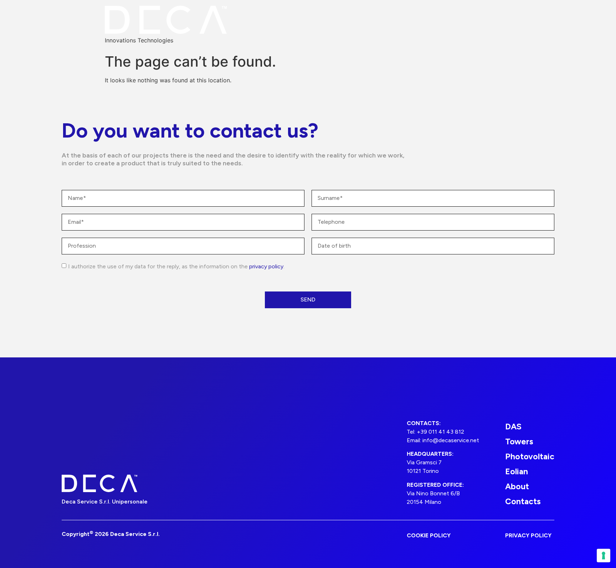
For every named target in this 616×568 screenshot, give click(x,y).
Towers (519, 441)
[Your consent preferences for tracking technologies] (603, 555)
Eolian (516, 471)
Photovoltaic (529, 456)
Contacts (523, 501)
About (517, 486)
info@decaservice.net (450, 440)
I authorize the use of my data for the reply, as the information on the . (176, 266)
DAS (513, 427)
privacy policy (266, 266)
